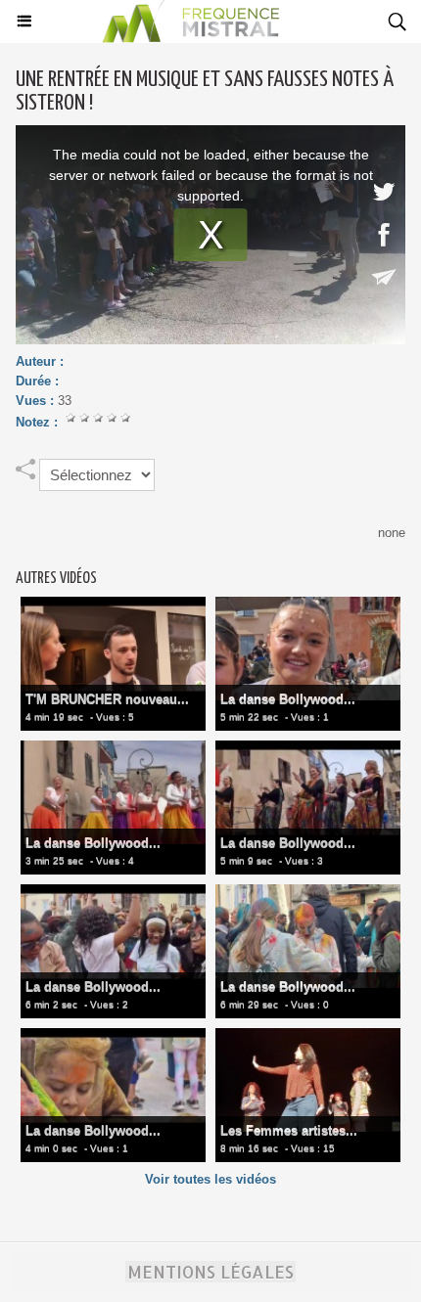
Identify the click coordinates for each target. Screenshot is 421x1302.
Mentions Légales (210, 1271)
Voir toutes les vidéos (210, 1179)
